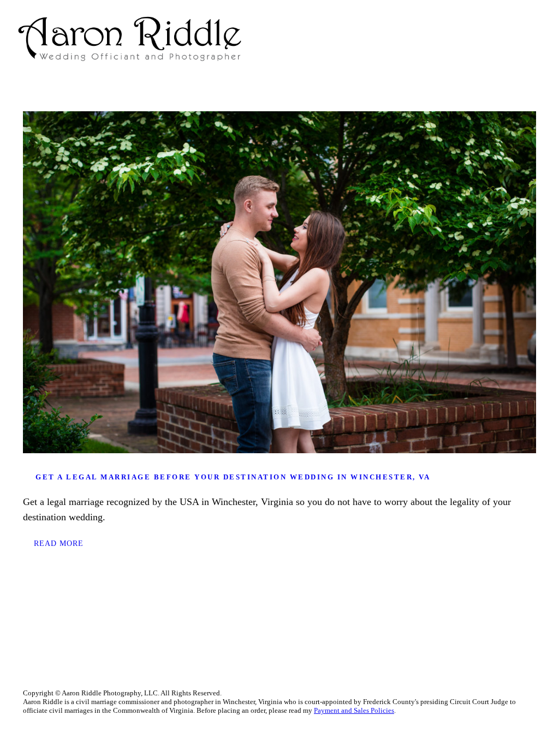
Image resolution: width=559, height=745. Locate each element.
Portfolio (472, 38)
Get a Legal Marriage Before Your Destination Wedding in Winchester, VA (232, 477)
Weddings (488, 38)
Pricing (455, 38)
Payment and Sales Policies (354, 710)
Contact (521, 38)
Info (439, 38)
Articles (505, 38)
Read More (59, 543)
